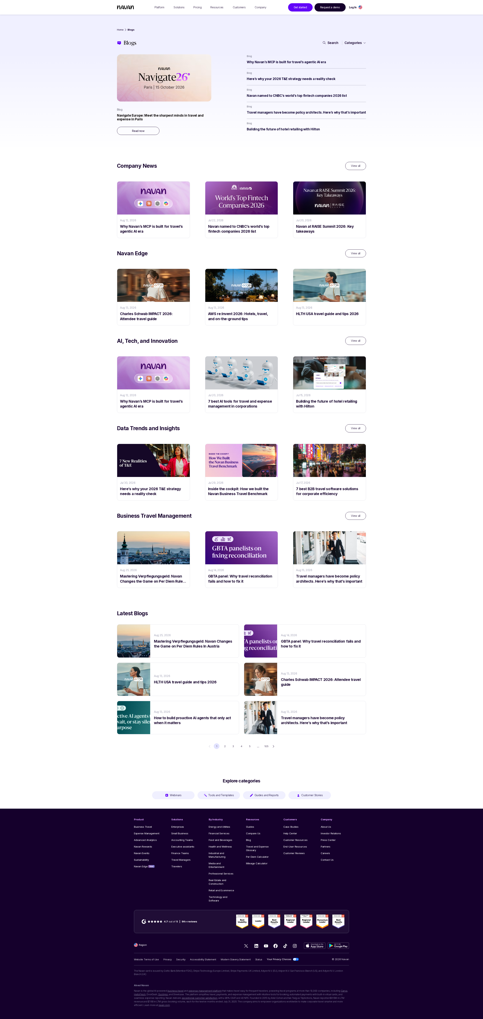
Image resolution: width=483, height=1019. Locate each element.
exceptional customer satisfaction (199, 998)
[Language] (360, 7)
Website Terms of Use (146, 959)
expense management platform (205, 990)
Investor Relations (331, 833)
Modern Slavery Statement (236, 959)
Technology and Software (218, 898)
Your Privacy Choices (279, 959)
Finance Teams (180, 853)
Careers (325, 853)
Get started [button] (300, 7)
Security (180, 959)
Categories (353, 43)
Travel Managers (181, 859)
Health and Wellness (220, 846)
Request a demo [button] (330, 7)
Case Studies (290, 826)
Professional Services (221, 873)
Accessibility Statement (203, 959)
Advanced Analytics (145, 839)
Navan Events (141, 853)
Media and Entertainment (216, 865)
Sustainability (141, 859)
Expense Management (146, 833)
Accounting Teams (182, 839)
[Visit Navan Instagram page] (294, 945)
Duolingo (163, 994)
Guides (250, 826)
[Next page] (273, 746)
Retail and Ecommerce (221, 890)
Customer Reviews (294, 853)
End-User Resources (295, 846)
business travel (176, 990)
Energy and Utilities (219, 826)
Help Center (290, 833)
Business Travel (143, 826)
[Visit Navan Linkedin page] (256, 945)
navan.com (164, 1005)
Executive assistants (182, 846)
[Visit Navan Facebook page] (275, 945)
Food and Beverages (220, 839)
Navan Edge (143, 866)
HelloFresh (140, 994)
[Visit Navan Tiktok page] (285, 945)
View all (355, 166)
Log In (353, 7)
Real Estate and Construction (217, 882)
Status (258, 959)
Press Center (328, 839)
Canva (344, 990)
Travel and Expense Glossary (257, 848)
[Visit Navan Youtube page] (265, 945)
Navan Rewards (143, 846)
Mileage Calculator (256, 863)
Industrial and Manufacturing (217, 855)
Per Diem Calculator (257, 856)
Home (120, 29)
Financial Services (219, 833)
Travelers (176, 866)
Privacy (167, 959)
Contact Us (327, 859)
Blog (248, 839)
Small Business (179, 833)
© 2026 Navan (340, 959)
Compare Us (253, 833)
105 (266, 746)
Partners (325, 846)
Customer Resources (295, 839)
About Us (326, 826)
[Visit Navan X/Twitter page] (246, 946)
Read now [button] (138, 131)
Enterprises (177, 826)
